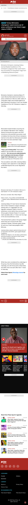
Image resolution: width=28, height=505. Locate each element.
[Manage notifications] (25, 502)
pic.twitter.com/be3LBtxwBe (17, 197)
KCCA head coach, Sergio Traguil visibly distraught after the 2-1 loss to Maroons (6, 368)
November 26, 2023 (22, 239)
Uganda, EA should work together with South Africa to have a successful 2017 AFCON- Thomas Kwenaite (13, 349)
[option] (7, 364)
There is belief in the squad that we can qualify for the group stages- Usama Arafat (18, 368)
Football (4, 8)
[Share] (25, 35)
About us (3, 484)
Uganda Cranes (11, 417)
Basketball (3, 478)
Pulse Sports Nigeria (6, 492)
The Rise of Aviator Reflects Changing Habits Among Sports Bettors (17, 428)
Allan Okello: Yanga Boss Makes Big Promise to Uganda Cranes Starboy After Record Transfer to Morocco (16, 452)
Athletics (18, 476)
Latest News (3, 5)
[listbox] (14, 364)
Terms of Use (4, 487)
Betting (9, 425)
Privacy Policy (19, 484)
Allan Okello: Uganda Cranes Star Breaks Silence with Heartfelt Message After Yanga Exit (17, 421)
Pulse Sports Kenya (21, 492)
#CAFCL (13, 231)
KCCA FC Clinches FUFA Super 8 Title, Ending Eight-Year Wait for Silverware (17, 435)
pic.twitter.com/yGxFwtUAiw (8, 238)
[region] (14, 364)
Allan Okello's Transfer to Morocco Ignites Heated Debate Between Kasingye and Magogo (16, 444)
